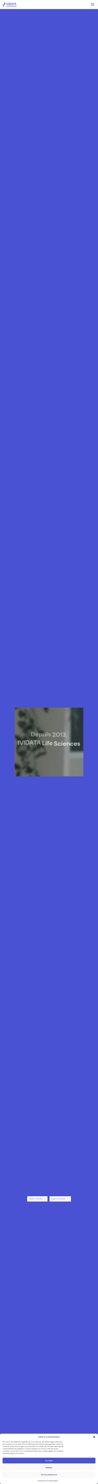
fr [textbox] (48, 1337)
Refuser (49, 1468)
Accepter (49, 1460)
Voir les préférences (49, 1475)
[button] (94, 1437)
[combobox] (49, 1337)
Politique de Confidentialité (48, 1481)
